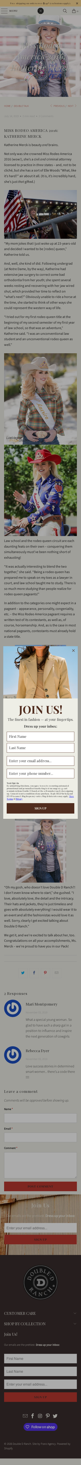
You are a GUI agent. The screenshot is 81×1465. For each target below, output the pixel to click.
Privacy (19, 798)
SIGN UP (40, 808)
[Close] (73, 650)
